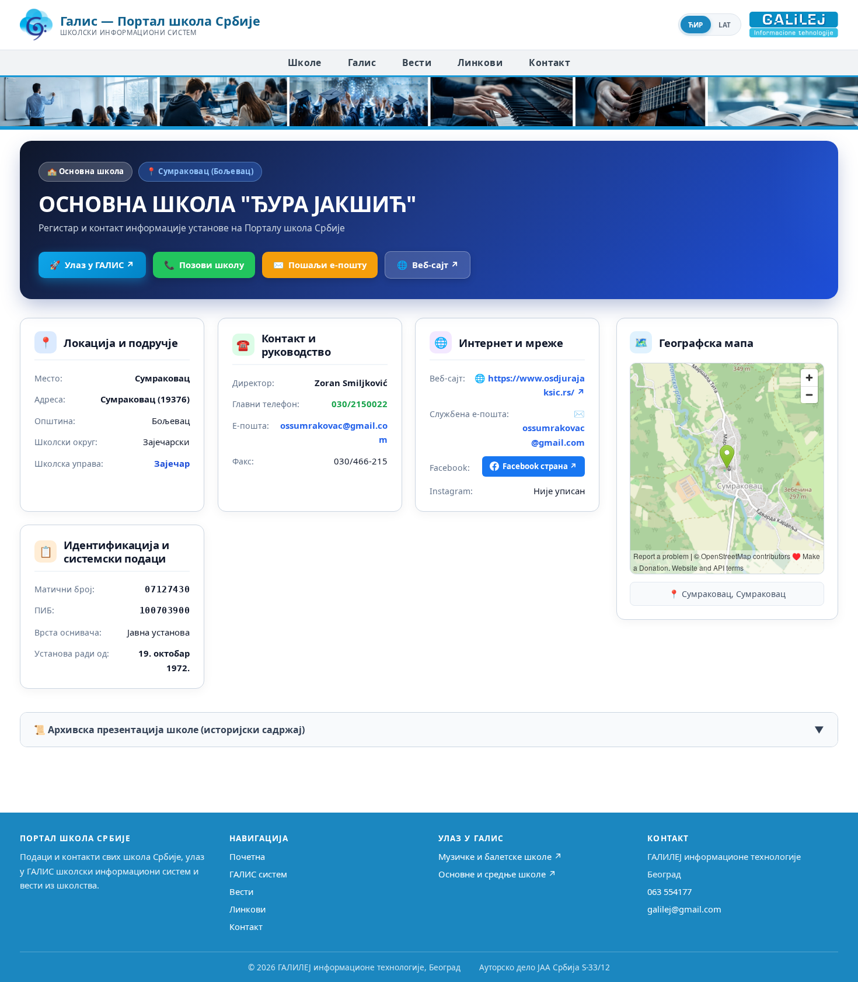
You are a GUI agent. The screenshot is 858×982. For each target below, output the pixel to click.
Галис (362, 62)
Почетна (247, 856)
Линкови (480, 62)
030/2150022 (360, 404)
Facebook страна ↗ (540, 466)
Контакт (549, 62)
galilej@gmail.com (684, 909)
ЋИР (695, 24)
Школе (305, 62)
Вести (416, 62)
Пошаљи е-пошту (320, 264)
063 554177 (669, 891)
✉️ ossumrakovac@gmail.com (553, 428)
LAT (725, 24)
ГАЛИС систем (258, 874)
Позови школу (204, 264)
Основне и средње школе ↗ (497, 874)
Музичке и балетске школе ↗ (500, 856)
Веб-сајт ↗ (428, 264)
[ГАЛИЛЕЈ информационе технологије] (793, 24)
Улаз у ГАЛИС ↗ (92, 264)
